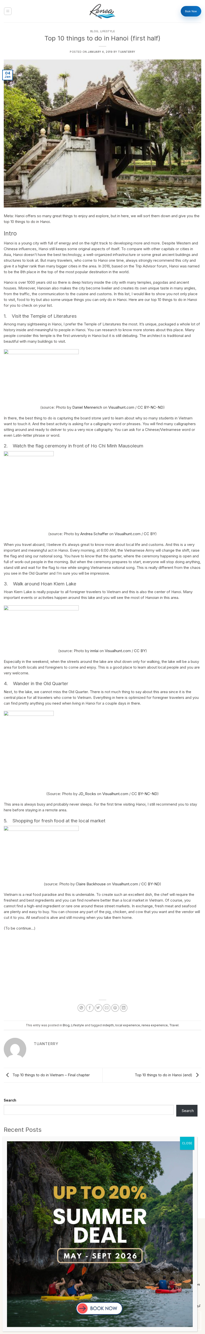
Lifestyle (107, 31)
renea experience (155, 1025)
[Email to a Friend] (106, 1008)
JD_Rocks (87, 793)
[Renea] (103, 11)
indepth (108, 1025)
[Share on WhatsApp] (81, 1008)
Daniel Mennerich (87, 407)
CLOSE (187, 1143)
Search (10, 1100)
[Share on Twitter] (98, 1008)
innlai (94, 650)
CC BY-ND (150, 884)
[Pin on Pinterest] (115, 1008)
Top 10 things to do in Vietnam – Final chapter (51, 1075)
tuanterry (126, 51)
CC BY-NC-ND (150, 407)
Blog (94, 31)
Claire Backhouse (91, 884)
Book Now (191, 11)
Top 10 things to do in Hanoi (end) (164, 1075)
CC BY (149, 533)
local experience (127, 1025)
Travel (173, 1025)
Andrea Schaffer (94, 533)
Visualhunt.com (121, 407)
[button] (8, 11)
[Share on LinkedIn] (124, 1008)
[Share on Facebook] (90, 1008)
